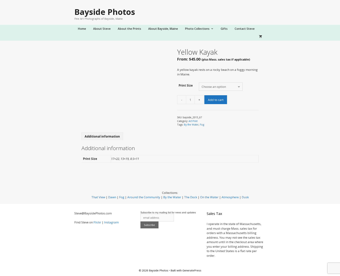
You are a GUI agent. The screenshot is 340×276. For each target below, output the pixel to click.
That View (98, 197)
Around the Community (143, 197)
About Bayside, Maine (163, 29)
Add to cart (215, 100)
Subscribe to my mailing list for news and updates (168, 212)
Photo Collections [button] (197, 29)
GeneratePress (191, 270)
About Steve (102, 29)
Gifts (224, 29)
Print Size (185, 85)
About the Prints (129, 29)
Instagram (111, 222)
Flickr (97, 222)
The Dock (190, 197)
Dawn (112, 197)
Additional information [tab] (102, 136)
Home (82, 29)
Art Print (193, 121)
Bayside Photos (104, 11)
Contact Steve (245, 29)
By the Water (191, 124)
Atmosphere (230, 197)
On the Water (209, 197)
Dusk (245, 197)
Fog (202, 124)
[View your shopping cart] (260, 37)
